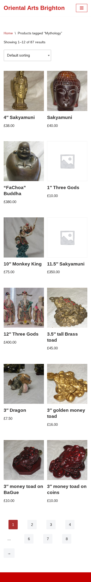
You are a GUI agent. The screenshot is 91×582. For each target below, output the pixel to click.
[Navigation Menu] (81, 8)
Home (8, 33)
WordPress (61, 577)
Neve (25, 577)
